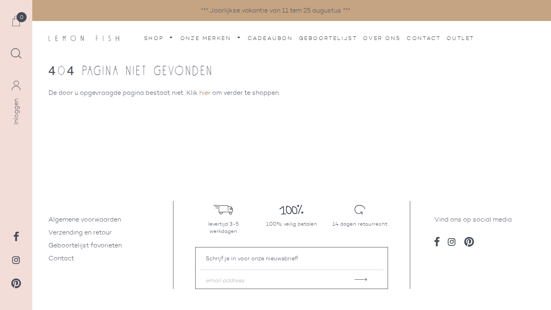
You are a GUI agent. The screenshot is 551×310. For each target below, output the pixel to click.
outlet (460, 38)
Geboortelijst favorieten (85, 245)
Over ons (382, 38)
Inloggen (16, 111)
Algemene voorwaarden (84, 219)
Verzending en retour (80, 232)
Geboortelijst (328, 38)
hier (205, 92)
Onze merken (207, 38)
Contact (423, 38)
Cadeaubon (270, 38)
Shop (155, 38)
